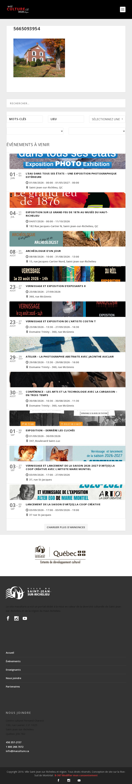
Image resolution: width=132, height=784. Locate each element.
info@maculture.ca (17, 751)
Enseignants (13, 669)
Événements (13, 661)
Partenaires (13, 686)
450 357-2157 (13, 742)
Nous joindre (13, 678)
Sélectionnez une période (106, 120)
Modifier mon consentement (80, 775)
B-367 (58, 775)
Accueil (10, 652)
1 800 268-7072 (14, 746)
